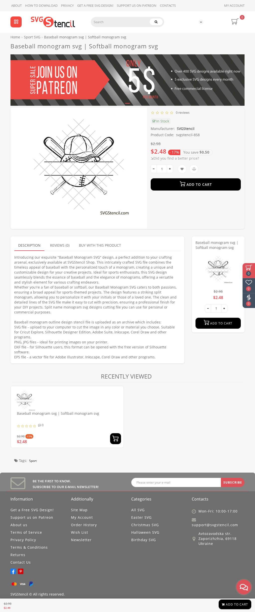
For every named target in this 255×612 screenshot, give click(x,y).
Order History (84, 524)
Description (29, 245)
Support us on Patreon (136, 5)
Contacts (168, 5)
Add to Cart (236, 604)
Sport (33, 461)
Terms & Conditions (29, 547)
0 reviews (182, 112)
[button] (237, 75)
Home (15, 37)
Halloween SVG (145, 532)
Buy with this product (100, 245)
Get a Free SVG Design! (95, 5)
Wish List (79, 532)
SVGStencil (185, 128)
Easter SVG (141, 517)
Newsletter (81, 539)
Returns (17, 554)
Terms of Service (26, 532)
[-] (154, 169)
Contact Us (20, 562)
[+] (170, 169)
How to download (41, 5)
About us (18, 524)
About (16, 5)
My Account (234, 5)
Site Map (79, 510)
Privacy (67, 5)
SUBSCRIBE (232, 482)
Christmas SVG (145, 524)
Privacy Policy (23, 539)
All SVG (138, 510)
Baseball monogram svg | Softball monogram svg (58, 413)
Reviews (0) (59, 245)
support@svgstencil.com (215, 524)
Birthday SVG (143, 539)
